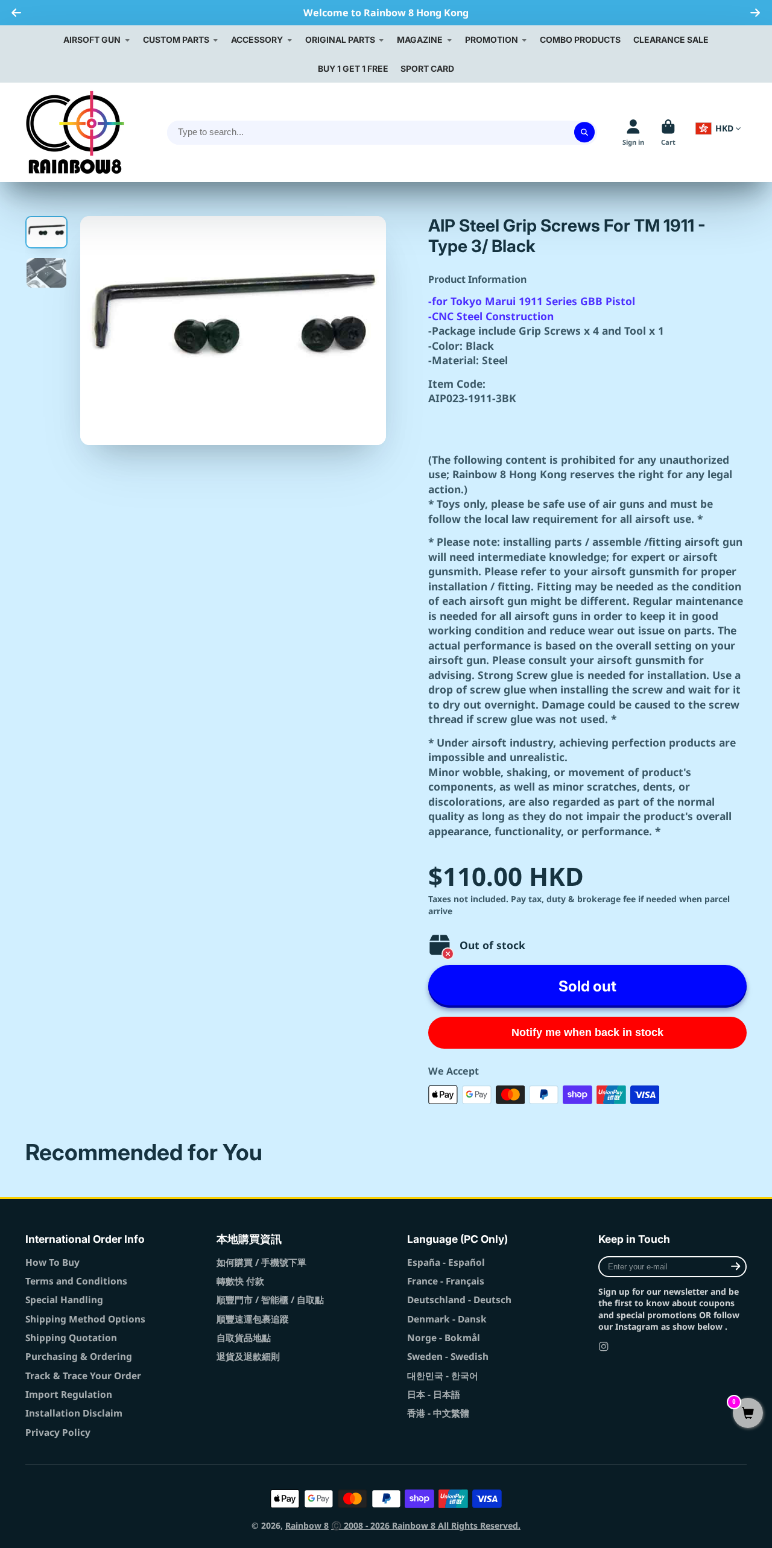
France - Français (445, 1281)
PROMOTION (491, 39)
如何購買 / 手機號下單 (261, 1262)
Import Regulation (68, 1394)
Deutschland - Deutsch (459, 1300)
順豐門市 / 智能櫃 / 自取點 (270, 1300)
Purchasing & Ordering (78, 1356)
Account (633, 132)
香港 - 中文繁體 (438, 1413)
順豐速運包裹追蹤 (253, 1319)
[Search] (584, 132)
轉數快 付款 (240, 1281)
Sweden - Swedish (448, 1356)
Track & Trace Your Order (83, 1376)
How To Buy (52, 1262)
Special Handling (64, 1300)
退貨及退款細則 (248, 1356)
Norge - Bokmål (443, 1338)
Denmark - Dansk (447, 1319)
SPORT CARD (427, 68)
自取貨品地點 (244, 1338)
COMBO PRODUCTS (580, 39)
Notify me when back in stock (587, 1032)
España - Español (446, 1262)
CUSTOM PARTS (176, 39)
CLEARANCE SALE (671, 39)
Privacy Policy (57, 1432)
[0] (748, 1414)
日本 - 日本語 (433, 1394)
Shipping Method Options (85, 1319)
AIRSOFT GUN (92, 39)
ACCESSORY (257, 39)
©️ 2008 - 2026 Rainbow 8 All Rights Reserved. (425, 1525)
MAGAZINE (420, 39)
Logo (75, 132)
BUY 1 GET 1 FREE (353, 68)
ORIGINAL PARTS (340, 39)
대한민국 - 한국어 (442, 1376)
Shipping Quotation (71, 1338)
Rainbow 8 (307, 1525)
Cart (668, 132)
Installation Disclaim (73, 1413)
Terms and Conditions (76, 1281)
